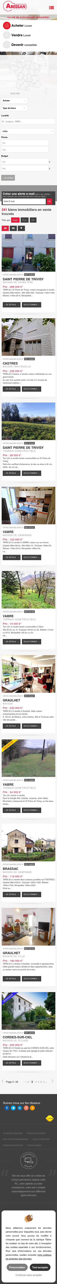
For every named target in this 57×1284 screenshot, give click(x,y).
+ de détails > (11, 304)
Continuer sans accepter (29, 1275)
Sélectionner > (32, 304)
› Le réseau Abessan (12, 1133)
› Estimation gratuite (12, 1145)
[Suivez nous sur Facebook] (6, 1108)
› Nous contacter (40, 1139)
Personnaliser (17, 1267)
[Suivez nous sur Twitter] (13, 1108)
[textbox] (28, 121)
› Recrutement (34, 1145)
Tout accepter (40, 1267)
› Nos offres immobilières (15, 1139)
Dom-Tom (15, 93)
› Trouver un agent (35, 1133)
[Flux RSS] (32, 1108)
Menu (51, 7)
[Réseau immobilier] (15, 7)
